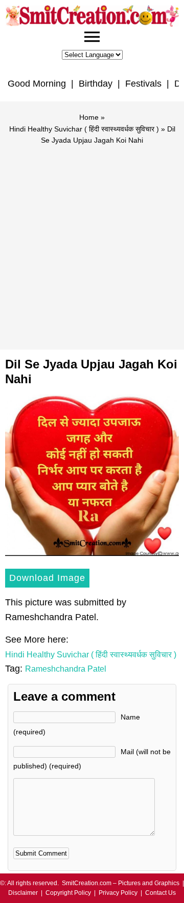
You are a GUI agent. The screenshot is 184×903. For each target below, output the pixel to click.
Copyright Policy (68, 892)
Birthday (95, 83)
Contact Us (160, 892)
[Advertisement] (92, 242)
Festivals (143, 83)
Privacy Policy (118, 892)
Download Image (47, 578)
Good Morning (37, 83)
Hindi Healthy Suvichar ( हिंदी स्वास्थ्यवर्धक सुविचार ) (84, 129)
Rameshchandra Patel (65, 669)
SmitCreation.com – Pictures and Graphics (120, 883)
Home (89, 117)
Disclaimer (23, 892)
